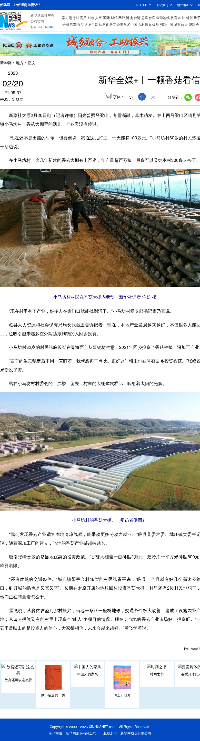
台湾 (137, 17)
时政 (91, 17)
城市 (177, 24)
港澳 (129, 17)
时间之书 (157, 673)
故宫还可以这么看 (18, 679)
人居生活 (91, 24)
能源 (192, 24)
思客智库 (148, 17)
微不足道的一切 (53, 694)
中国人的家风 (87, 673)
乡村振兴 (145, 24)
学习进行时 (70, 17)
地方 (20, 62)
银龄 (155, 24)
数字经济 (116, 24)
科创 (189, 17)
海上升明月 (122, 694)
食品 (80, 24)
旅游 (184, 24)
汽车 (73, 24)
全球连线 (163, 17)
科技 (181, 17)
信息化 (104, 24)
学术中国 (130, 24)
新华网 (6, 62)
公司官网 (37, 21)
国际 (106, 17)
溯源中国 (166, 24)
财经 (114, 17)
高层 (83, 17)
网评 (121, 17)
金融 (65, 24)
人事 (98, 17)
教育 (173, 17)
